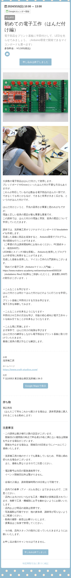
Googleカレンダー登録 (19, 11)
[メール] (7, 54)
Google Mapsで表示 (35, 385)
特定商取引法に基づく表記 (35, 563)
